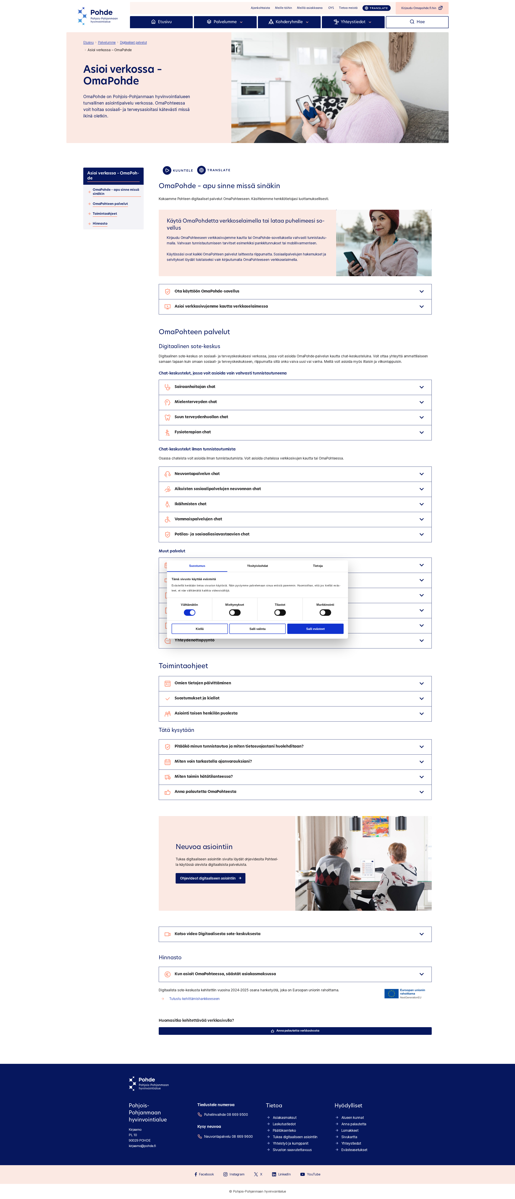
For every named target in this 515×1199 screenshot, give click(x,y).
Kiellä (200, 629)
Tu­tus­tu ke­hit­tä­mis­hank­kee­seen (194, 999)
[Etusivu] (153, 22)
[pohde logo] (98, 16)
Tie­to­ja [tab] (318, 565)
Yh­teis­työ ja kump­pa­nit (290, 1143)
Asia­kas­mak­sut (285, 1118)
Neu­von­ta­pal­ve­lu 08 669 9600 (228, 1137)
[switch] (235, 612)
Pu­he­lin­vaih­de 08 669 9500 (226, 1115)
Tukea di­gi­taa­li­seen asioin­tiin (295, 1137)
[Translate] (377, 8)
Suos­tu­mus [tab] (197, 565)
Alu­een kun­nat (352, 1118)
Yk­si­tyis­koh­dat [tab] (257, 565)
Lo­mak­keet (349, 1130)
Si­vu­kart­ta (349, 1137)
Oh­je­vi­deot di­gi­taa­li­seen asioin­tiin (207, 878)
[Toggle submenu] (241, 22)
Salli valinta (257, 629)
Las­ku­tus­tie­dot (284, 1124)
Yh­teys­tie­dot (351, 1143)
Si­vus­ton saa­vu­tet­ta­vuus (292, 1150)
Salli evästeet (315, 629)
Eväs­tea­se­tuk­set (354, 1150)
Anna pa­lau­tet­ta (353, 1124)
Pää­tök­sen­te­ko (284, 1130)
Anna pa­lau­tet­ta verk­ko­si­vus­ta (297, 1030)
